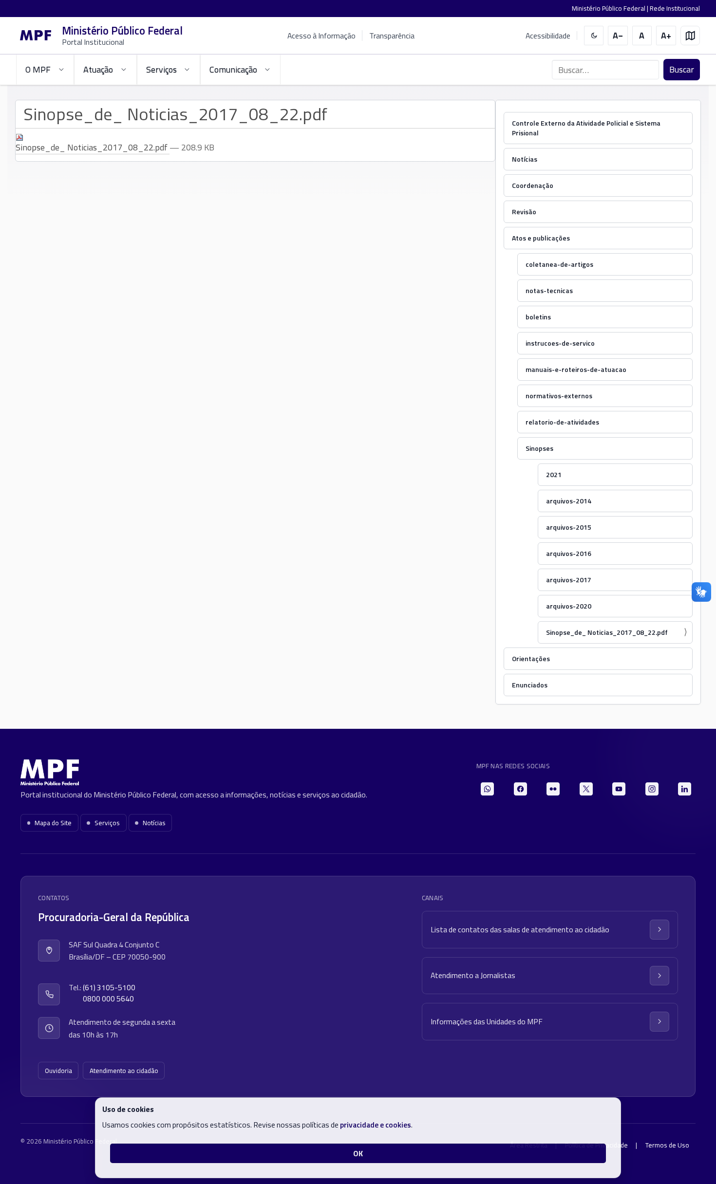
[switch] (594, 36)
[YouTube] (619, 789)
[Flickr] (553, 789)
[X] (586, 789)
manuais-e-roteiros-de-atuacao (576, 369)
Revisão (524, 211)
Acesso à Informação (321, 35)
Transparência (392, 35)
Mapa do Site (53, 823)
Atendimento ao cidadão (124, 1070)
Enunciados (529, 685)
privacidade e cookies (375, 1124)
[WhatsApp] (487, 789)
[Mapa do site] (690, 36)
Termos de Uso (667, 1145)
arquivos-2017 (568, 579)
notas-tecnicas (549, 290)
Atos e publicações (541, 238)
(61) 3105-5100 (109, 987)
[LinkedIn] (685, 789)
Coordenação (532, 185)
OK (358, 1153)
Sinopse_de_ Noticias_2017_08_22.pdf (607, 632)
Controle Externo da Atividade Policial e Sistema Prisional (586, 128)
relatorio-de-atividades (562, 422)
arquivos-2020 (568, 606)
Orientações (531, 658)
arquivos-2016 (568, 553)
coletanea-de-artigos (559, 264)
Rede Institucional (675, 8)
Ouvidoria (58, 1070)
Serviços (107, 823)
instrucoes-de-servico (560, 343)
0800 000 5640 (108, 998)
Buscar (681, 69)
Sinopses (539, 448)
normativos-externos (559, 395)
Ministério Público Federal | (611, 8)
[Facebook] (520, 789)
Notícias (524, 159)
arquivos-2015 (568, 527)
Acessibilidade (548, 35)
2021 (554, 474)
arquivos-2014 (568, 501)
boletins (538, 317)
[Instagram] (652, 789)
